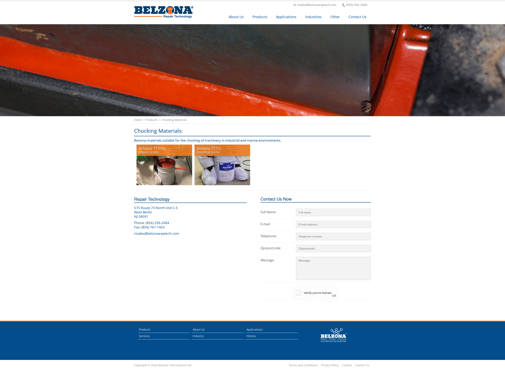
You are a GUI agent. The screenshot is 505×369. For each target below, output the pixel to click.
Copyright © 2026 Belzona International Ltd (162, 365)
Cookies (347, 365)
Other (335, 16)
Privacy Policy (330, 365)
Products (259, 16)
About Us (236, 16)
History (251, 336)
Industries (313, 16)
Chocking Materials (174, 120)
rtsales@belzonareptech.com (316, 5)
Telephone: (269, 236)
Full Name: (268, 212)
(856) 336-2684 (356, 5)
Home (138, 120)
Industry (198, 336)
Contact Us (358, 16)
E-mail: (265, 224)
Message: (267, 260)
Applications (286, 16)
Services (144, 336)
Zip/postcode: (271, 248)
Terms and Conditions (303, 365)
